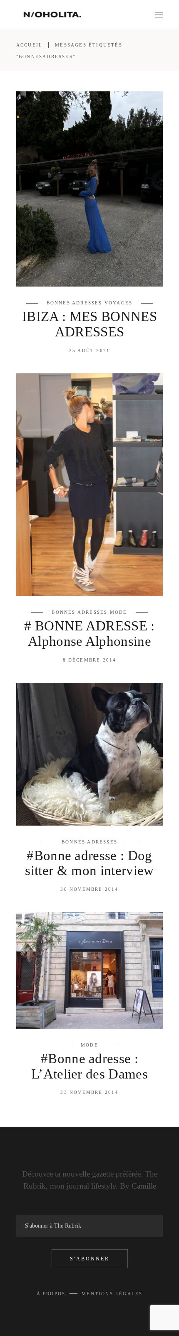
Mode (118, 612)
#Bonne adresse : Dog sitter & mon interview (89, 863)
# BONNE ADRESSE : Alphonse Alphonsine (89, 633)
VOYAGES (118, 302)
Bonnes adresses (74, 302)
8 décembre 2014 (90, 659)
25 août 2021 (89, 350)
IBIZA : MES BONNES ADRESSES (89, 324)
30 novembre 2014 (89, 889)
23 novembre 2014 (89, 1092)
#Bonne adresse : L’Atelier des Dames (89, 1066)
